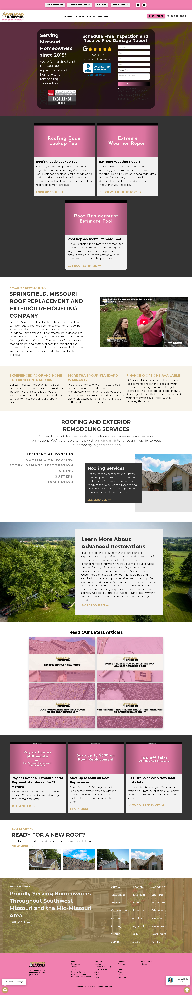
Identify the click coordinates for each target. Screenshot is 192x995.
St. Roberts (158, 902)
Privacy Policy (141, 99)
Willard (156, 941)
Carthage (117, 926)
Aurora (115, 886)
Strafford (157, 894)
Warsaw (156, 918)
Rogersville (138, 926)
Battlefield (118, 894)
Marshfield (138, 894)
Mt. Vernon (138, 910)
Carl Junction (119, 918)
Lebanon (137, 886)
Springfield (158, 886)
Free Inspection (133, 84)
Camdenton (119, 910)
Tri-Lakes (157, 910)
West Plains (158, 933)
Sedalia (136, 941)
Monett (136, 902)
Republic (137, 918)
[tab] (42, 454)
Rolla (134, 933)
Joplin (115, 941)
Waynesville (159, 926)
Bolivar (115, 902)
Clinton (115, 933)
